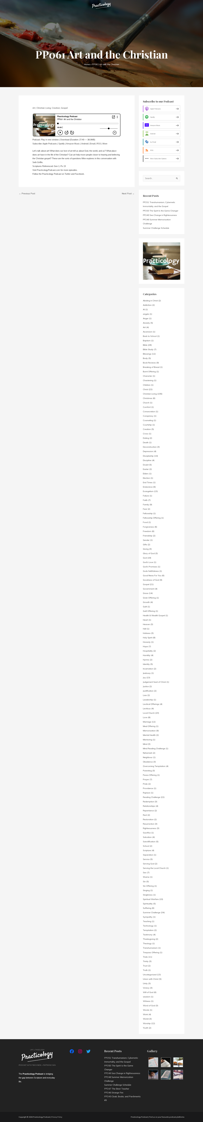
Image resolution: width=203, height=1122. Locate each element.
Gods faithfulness (151, 571)
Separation (148, 855)
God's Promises (150, 566)
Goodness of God (151, 580)
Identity (146, 664)
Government (148, 589)
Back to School (150, 336)
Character (147, 376)
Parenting (147, 770)
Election (146, 478)
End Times (147, 482)
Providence (148, 788)
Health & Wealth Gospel (154, 615)
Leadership (148, 699)
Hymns (146, 659)
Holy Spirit (147, 637)
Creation (56, 108)
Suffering (147, 908)
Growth (146, 602)
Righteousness (149, 828)
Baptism (147, 340)
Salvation (147, 837)
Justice (146, 686)
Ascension (147, 331)
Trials (145, 957)
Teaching (147, 921)
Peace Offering (150, 775)
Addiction (147, 305)
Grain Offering (149, 598)
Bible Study (148, 349)
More (105, 143)
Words (146, 1010)
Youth (145, 1028)
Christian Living (43, 108)
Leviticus (147, 708)
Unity (145, 983)
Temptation (148, 930)
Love (145, 717)
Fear (145, 509)
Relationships (149, 806)
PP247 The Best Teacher (116, 1088)
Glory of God (149, 553)
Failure (146, 495)
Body (145, 358)
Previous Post (27, 193)
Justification (148, 691)
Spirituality (148, 903)
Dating (146, 438)
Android (84, 143)
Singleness (148, 895)
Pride (145, 784)
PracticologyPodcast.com (48, 170)
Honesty (147, 642)
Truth (145, 970)
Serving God (148, 863)
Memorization (149, 730)
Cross (145, 433)
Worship (147, 1023)
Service (146, 859)
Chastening (148, 380)
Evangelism (148, 491)
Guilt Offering (149, 611)
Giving (146, 549)
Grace (145, 593)
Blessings (147, 354)
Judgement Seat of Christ (154, 682)
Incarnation (148, 668)
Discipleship (148, 456)
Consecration (149, 411)
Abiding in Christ (150, 300)
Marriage (147, 722)
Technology (148, 926)
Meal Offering (149, 726)
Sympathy (147, 917)
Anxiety (146, 323)
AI (144, 309)
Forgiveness (148, 527)
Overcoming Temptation (154, 766)
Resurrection (148, 824)
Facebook (79, 174)
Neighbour (147, 757)
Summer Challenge (151, 912)
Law (145, 695)
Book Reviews (149, 362)
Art (33, 108)
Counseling (148, 420)
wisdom (146, 996)
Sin (144, 881)
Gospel (64, 108)
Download (64, 139)
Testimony (147, 934)
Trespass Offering (151, 952)
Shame (146, 877)
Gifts (145, 544)
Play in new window (50, 139)
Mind (145, 744)
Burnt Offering (149, 371)
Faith (145, 500)
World (146, 1019)
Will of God (148, 992)
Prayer (146, 779)
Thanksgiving (149, 939)
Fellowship (148, 513)
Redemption (148, 801)
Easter (146, 469)
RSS (99, 143)
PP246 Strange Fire (113, 1092)
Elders (145, 473)
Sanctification (149, 841)
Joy (144, 677)
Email (92, 143)
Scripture (147, 850)
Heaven (146, 624)
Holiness (147, 633)
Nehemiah (147, 753)
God (145, 558)
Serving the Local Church (154, 868)
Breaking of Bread (151, 367)
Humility (146, 655)
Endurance (148, 487)
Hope (145, 646)
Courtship (147, 425)
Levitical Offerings (151, 704)
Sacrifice (147, 832)
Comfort (147, 407)
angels (146, 314)
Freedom (147, 531)
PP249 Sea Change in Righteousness (160, 215)
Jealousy (147, 673)
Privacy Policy (56, 1117)
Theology (147, 943)
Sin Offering (148, 886)
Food (145, 522)
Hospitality (148, 651)
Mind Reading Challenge (154, 748)
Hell (144, 629)
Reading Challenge (151, 797)
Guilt (145, 606)
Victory (146, 988)
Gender (146, 540)
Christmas (147, 398)
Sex (144, 872)
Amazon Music (73, 143)
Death (145, 442)
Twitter (68, 174)
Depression (148, 451)
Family (146, 504)
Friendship (147, 535)
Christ (145, 389)
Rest (145, 815)
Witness (146, 1001)
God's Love (148, 562)
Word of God (149, 1005)
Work (145, 1014)
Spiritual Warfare (151, 899)
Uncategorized (149, 974)
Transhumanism (150, 948)
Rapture (146, 793)
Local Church (149, 713)
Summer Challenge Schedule (156, 228)
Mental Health (149, 735)
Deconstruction (150, 447)
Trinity (145, 961)
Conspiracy (148, 416)
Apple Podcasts (50, 143)
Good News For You (152, 575)
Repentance (148, 810)
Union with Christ (150, 979)
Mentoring (147, 739)
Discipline (147, 460)
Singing (146, 890)
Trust (145, 965)
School (146, 846)
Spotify (61, 143)
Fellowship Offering (152, 518)
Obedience (148, 762)
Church (146, 402)
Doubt (146, 465)
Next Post (128, 193)
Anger (145, 318)
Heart (145, 620)
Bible (145, 345)
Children (146, 385)
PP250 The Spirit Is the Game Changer (160, 210)
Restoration (148, 819)
